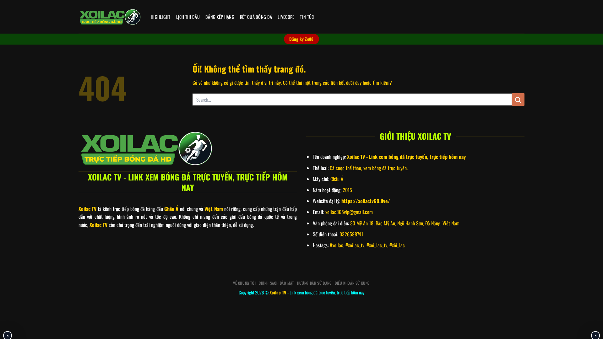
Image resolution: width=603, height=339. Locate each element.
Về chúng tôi (244, 283)
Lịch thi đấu (188, 16)
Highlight (161, 16)
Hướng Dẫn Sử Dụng (314, 283)
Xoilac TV (277, 292)
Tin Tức (307, 16)
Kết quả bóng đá (256, 16)
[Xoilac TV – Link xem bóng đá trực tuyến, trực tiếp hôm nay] (110, 17)
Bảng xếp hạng (219, 16)
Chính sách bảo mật (276, 283)
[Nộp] (518, 99)
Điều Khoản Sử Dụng (352, 283)
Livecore (286, 16)
